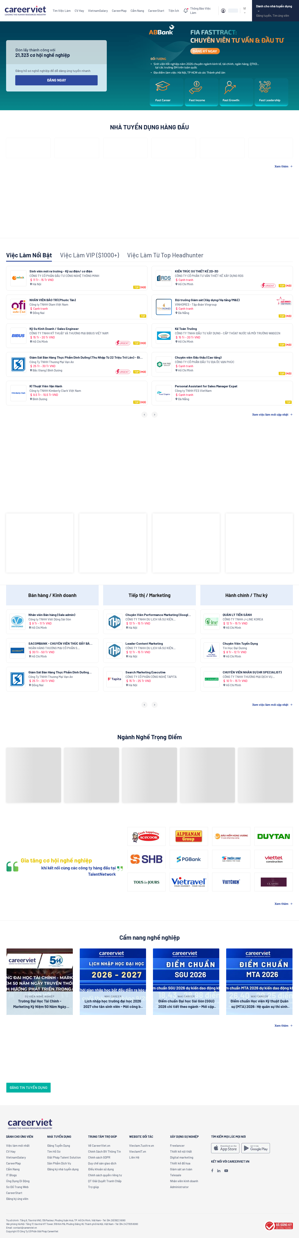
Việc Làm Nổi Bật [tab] (29, 255)
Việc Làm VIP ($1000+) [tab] (89, 255)
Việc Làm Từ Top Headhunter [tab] (165, 255)
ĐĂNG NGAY (56, 80)
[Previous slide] (144, 415)
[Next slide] (155, 415)
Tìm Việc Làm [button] (62, 10)
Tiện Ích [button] (173, 10)
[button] (229, 10)
